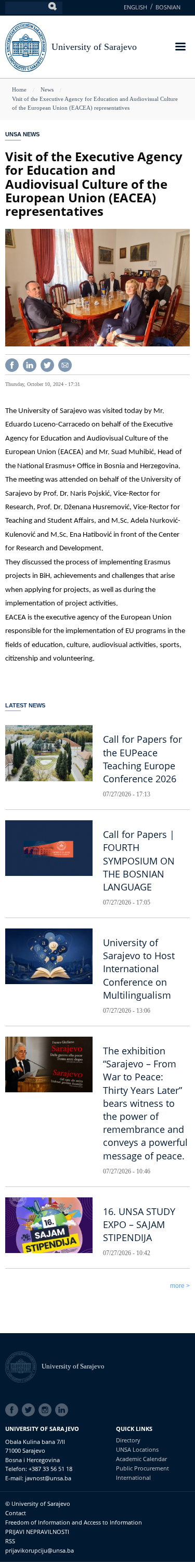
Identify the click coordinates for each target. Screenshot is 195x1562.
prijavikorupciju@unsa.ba (39, 1550)
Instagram (46, 1410)
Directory (128, 1440)
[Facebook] (12, 363)
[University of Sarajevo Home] (25, 46)
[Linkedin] (29, 363)
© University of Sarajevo (37, 1503)
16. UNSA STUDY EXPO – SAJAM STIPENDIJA (139, 1224)
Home (19, 89)
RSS (10, 1541)
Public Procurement (142, 1468)
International (133, 1477)
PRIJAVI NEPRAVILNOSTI (37, 1531)
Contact (15, 1513)
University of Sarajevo (94, 47)
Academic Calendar (141, 1459)
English (135, 7)
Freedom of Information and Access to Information (73, 1522)
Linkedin (63, 1410)
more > (180, 1285)
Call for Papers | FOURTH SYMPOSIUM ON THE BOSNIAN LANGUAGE (139, 860)
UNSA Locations (137, 1449)
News (47, 89)
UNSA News (22, 134)
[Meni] (179, 47)
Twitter (30, 1410)
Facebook (13, 1410)
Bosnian (167, 7)
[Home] (23, 1366)
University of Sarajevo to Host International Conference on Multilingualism (139, 968)
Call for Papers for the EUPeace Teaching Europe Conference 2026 (142, 759)
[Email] (65, 363)
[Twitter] (47, 363)
